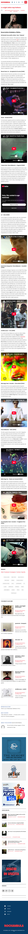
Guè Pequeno (18, 583)
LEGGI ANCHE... (6, 810)
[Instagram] (17, 2)
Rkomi (22, 586)
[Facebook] (12, 2)
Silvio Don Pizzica (14, 10)
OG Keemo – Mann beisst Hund (20, 656)
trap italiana (13, 593)
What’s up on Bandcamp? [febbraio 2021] (10, 708)
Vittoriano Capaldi (7, 837)
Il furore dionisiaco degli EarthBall (16, 823)
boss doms (7, 580)
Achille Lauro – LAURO (20, 689)
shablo (13, 589)
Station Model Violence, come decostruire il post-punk (15, 842)
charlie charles (20, 580)
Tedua (18, 589)
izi (24, 583)
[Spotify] (19, 2)
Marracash (11, 586)
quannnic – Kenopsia (20, 623)
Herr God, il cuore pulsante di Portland (17, 831)
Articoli (15, 11)
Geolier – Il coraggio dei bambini (20, 606)
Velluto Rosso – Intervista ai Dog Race (17, 849)
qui (17, 39)
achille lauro (6, 577)
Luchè (5, 586)
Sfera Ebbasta (6, 589)
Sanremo (23, 336)
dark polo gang (6, 583)
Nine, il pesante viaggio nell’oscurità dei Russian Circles (16, 815)
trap (22, 589)
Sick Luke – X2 (18, 639)
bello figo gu (21, 577)
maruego (17, 586)
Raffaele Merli (12, 824)
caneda (12, 580)
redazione (11, 851)
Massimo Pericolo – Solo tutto (20, 672)
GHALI (13, 583)
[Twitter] (14, 2)
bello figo (14, 577)
